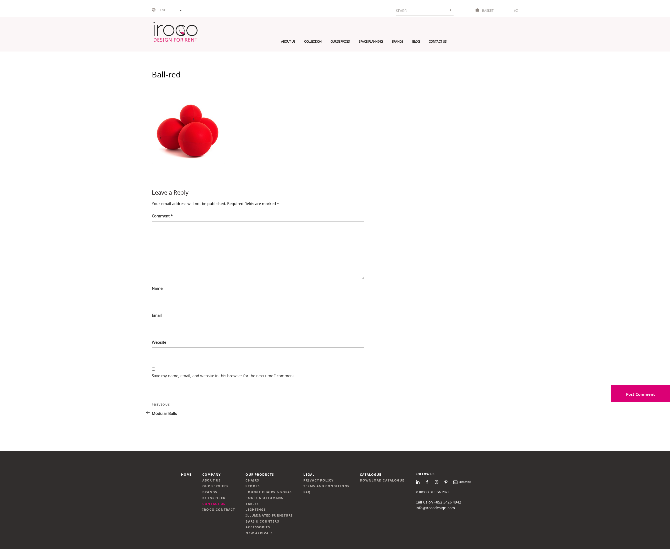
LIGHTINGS (255, 509)
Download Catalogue (382, 480)
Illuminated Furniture (269, 515)
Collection (312, 41)
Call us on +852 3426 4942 (438, 502)
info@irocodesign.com (435, 507)
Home (186, 474)
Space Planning (371, 41)
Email (157, 315)
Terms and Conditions (326, 486)
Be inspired (214, 498)
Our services (340, 41)
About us (288, 41)
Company (211, 474)
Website (159, 342)
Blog (416, 41)
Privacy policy (318, 480)
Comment (162, 215)
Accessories (257, 527)
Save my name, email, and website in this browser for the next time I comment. (223, 375)
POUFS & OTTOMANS (264, 498)
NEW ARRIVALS (259, 533)
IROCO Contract (218, 509)
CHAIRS (252, 480)
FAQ (307, 492)
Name (157, 288)
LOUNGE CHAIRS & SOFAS (268, 492)
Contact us (437, 41)
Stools (252, 486)
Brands (397, 41)
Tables (252, 504)
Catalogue (371, 474)
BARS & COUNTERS (262, 521)
